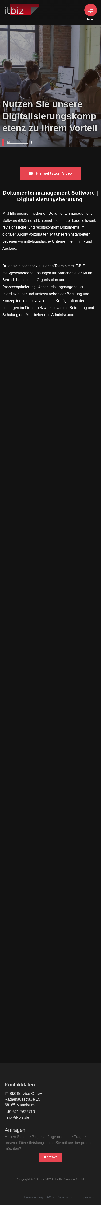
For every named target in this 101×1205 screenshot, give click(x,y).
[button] (50, 173)
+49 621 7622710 (20, 1111)
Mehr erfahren (17, 142)
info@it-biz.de (17, 1117)
